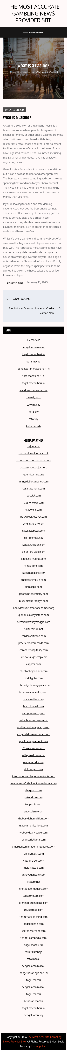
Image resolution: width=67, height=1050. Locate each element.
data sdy (34, 411)
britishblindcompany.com (33, 720)
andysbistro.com (33, 811)
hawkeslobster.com (33, 530)
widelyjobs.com (34, 678)
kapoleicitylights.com (33, 558)
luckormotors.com (33, 895)
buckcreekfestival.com (33, 516)
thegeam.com (33, 790)
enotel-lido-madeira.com (33, 888)
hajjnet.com (33, 446)
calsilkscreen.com (33, 860)
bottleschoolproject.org (33, 467)
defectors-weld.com (33, 551)
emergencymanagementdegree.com (33, 846)
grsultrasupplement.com (33, 741)
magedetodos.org (33, 762)
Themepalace (39, 1046)
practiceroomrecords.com (33, 643)
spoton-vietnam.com (33, 930)
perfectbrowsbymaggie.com (33, 622)
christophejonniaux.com (33, 671)
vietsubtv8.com (34, 565)
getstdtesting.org (33, 474)
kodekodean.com (34, 923)
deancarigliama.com (34, 839)
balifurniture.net (33, 629)
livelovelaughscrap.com (33, 657)
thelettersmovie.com (33, 579)
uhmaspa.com (33, 586)
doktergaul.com (33, 769)
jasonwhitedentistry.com (33, 593)
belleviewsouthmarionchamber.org (33, 607)
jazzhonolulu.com (34, 502)
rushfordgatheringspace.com (33, 685)
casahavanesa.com (33, 488)
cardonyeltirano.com (33, 636)
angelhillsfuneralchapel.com (33, 734)
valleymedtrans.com (33, 755)
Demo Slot (33, 340)
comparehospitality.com (34, 650)
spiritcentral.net (33, 537)
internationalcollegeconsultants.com (33, 776)
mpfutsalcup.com (33, 867)
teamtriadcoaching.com (33, 916)
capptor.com (33, 664)
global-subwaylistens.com (33, 615)
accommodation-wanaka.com (33, 460)
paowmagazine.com (33, 572)
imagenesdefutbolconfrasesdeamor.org (34, 783)
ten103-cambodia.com (33, 937)
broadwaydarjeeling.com (33, 692)
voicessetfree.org (33, 699)
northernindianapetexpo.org (33, 727)
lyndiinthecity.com (33, 523)
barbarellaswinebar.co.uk (33, 453)
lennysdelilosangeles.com (33, 481)
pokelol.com (34, 495)
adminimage (16, 282)
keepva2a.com (33, 804)
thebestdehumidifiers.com (33, 818)
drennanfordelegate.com (33, 902)
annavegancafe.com (33, 874)
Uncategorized (14, 109)
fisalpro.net (33, 881)
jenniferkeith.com (33, 853)
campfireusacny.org (33, 713)
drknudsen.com (33, 797)
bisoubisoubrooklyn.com (33, 600)
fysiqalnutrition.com (33, 544)
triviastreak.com (33, 909)
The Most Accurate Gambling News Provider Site (34, 13)
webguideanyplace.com (33, 832)
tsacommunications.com (33, 825)
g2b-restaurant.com (33, 748)
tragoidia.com (33, 509)
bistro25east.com (33, 706)
